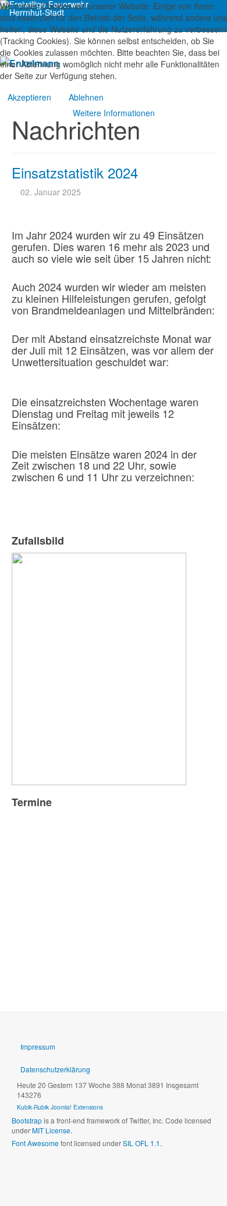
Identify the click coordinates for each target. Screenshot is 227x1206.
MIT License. (52, 1130)
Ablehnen (86, 97)
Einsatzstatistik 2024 (75, 172)
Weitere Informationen (114, 113)
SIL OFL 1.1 (141, 1143)
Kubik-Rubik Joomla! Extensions (60, 1107)
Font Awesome (35, 1143)
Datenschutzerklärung (55, 1069)
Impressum (37, 1046)
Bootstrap (27, 1120)
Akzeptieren (29, 97)
